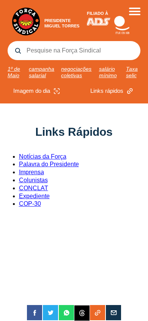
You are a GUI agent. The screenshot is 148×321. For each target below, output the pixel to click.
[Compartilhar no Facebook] (34, 312)
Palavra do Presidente (49, 164)
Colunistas (33, 180)
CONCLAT (33, 188)
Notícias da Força (42, 156)
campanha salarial (41, 72)
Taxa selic (132, 72)
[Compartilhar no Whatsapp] (66, 312)
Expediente (34, 196)
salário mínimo (108, 72)
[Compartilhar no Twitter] (50, 312)
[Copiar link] (97, 312)
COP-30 (30, 203)
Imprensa (31, 172)
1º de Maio (14, 72)
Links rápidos (106, 90)
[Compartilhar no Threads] (82, 313)
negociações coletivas (76, 72)
